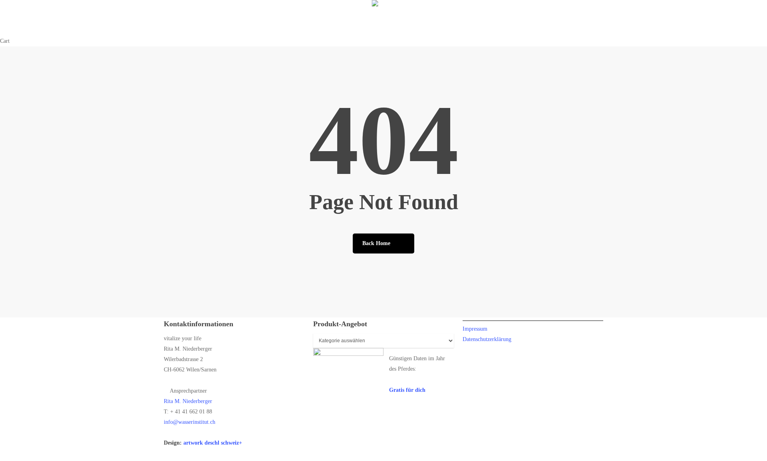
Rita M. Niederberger (188, 401)
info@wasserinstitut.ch (189, 422)
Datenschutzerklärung (487, 339)
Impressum (475, 329)
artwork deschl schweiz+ (212, 443)
